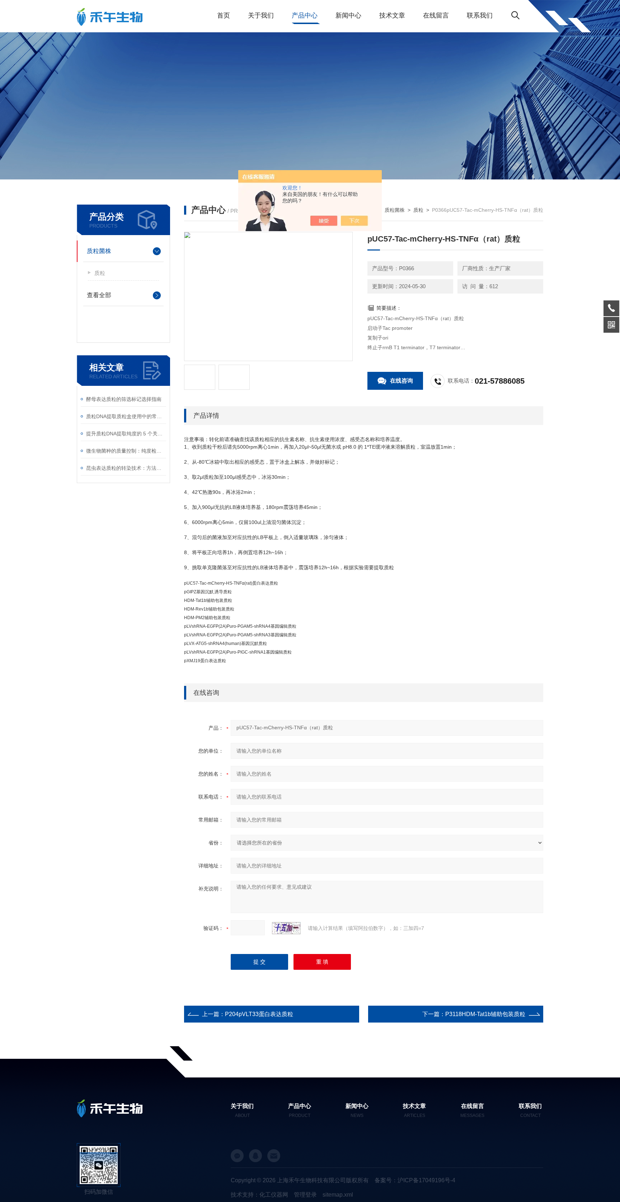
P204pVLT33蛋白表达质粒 (259, 1014)
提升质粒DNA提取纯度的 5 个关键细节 (126, 433)
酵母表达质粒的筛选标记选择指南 (123, 399)
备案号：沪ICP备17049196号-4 (415, 1180)
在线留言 (436, 15)
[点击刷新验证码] (286, 928)
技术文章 (392, 15)
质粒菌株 (99, 251)
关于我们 (261, 15)
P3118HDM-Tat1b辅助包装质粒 (485, 1014)
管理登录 (305, 1195)
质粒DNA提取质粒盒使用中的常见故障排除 (126, 416)
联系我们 (480, 15)
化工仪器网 (273, 1195)
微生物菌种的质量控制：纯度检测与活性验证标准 (126, 451)
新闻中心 (348, 15)
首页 (223, 15)
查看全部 (99, 295)
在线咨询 (401, 381)
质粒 (99, 273)
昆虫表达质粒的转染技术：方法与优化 (126, 468)
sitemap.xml (338, 1195)
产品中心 (305, 15)
